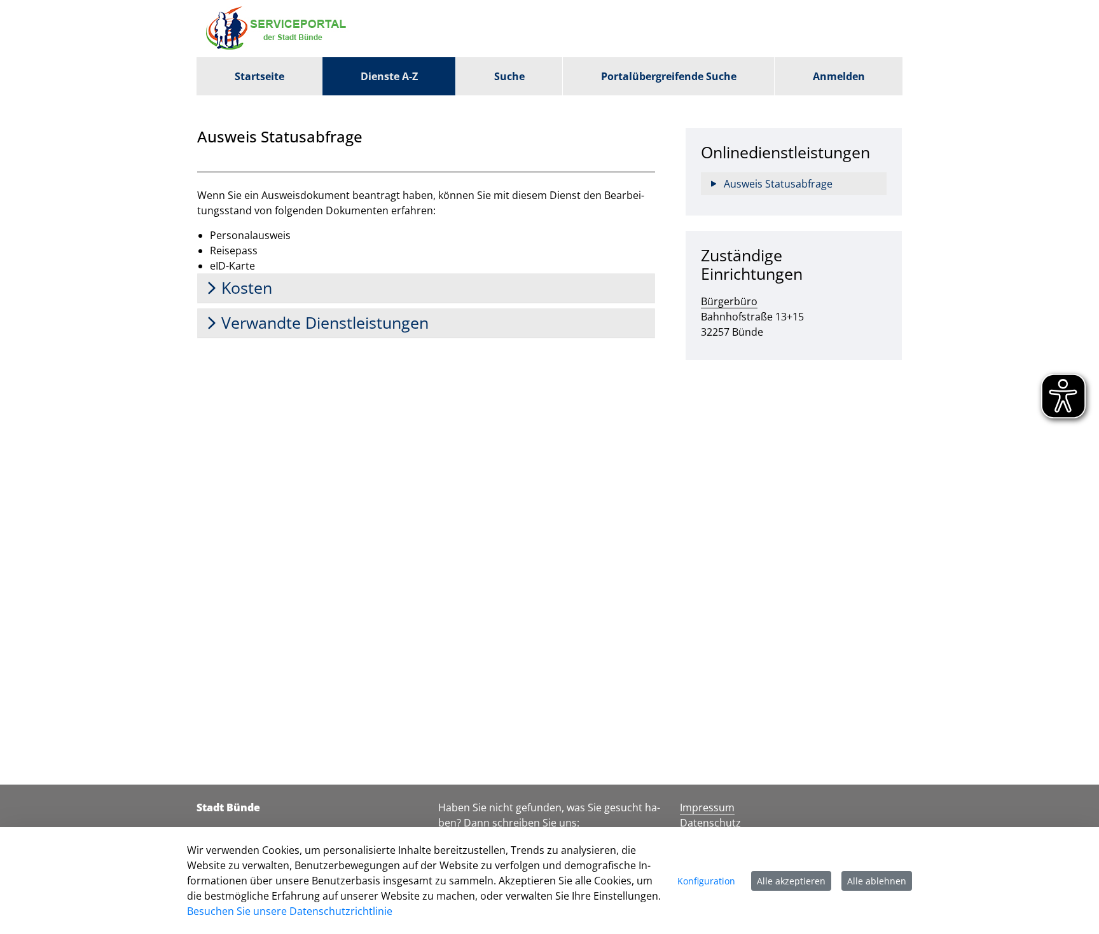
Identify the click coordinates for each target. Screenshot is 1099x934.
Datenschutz (710, 823)
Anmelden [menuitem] (839, 76)
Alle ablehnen (876, 881)
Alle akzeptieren (791, 881)
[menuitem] (259, 76)
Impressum (707, 807)
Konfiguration (706, 881)
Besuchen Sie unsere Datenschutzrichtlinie (289, 911)
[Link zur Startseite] (279, 28)
